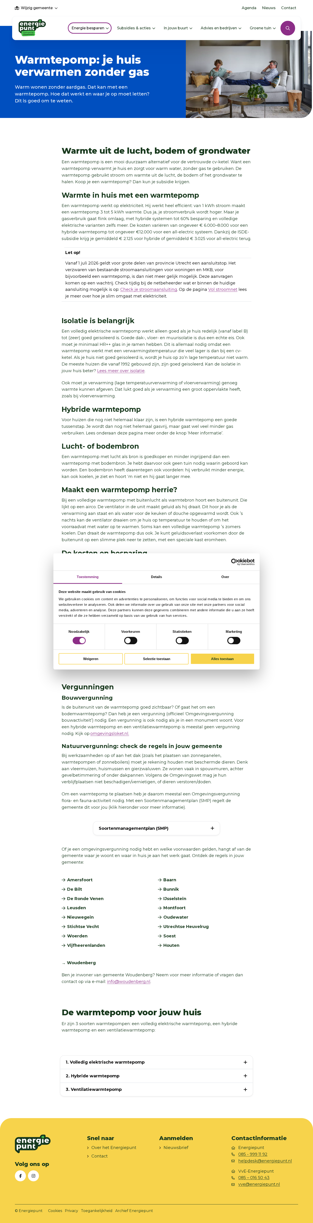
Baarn (169, 879)
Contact (288, 8)
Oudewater (175, 917)
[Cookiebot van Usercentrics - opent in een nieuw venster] (234, 561)
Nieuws (269, 8)
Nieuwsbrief (176, 1147)
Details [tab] (156, 577)
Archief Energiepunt (134, 1211)
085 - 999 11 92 (252, 1154)
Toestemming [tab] (88, 577)
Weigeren (90, 659)
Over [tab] (225, 577)
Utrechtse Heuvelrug (186, 926)
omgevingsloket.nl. (109, 733)
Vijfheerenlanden (86, 945)
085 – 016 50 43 (253, 1177)
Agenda (249, 8)
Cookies (55, 1211)
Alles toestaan (222, 659)
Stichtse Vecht (83, 926)
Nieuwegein (80, 917)
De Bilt (74, 889)
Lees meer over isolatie (121, 370)
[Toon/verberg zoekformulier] (287, 28)
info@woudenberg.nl (128, 981)
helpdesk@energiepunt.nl (265, 1160)
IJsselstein (174, 898)
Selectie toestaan (156, 659)
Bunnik (171, 889)
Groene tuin (260, 28)
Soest (169, 936)
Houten (171, 945)
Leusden (76, 907)
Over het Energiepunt (113, 1147)
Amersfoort (80, 879)
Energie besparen (87, 28)
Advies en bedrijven (219, 28)
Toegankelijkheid (97, 1211)
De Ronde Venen (85, 898)
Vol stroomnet (222, 289)
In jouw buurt (176, 28)
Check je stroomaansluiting (148, 289)
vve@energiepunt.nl (259, 1184)
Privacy (71, 1211)
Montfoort (174, 907)
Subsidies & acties (134, 28)
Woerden (77, 936)
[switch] (130, 640)
